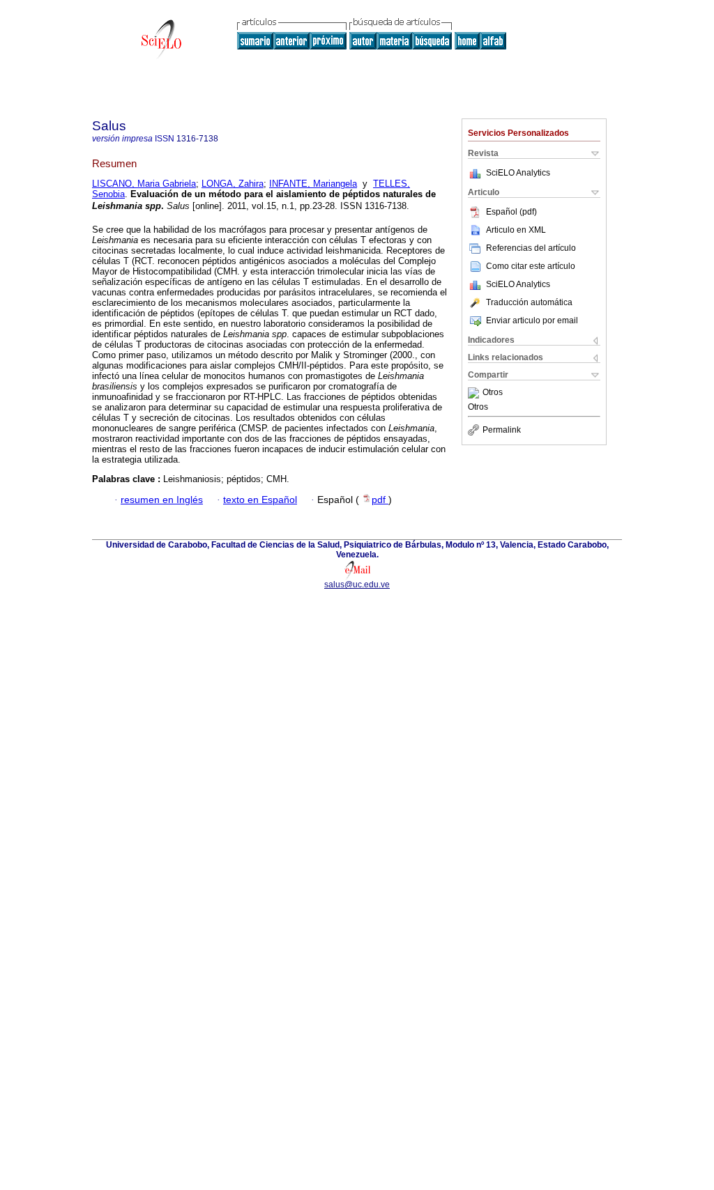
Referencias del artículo (531, 248)
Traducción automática (529, 302)
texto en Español (260, 500)
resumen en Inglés (162, 500)
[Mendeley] (475, 393)
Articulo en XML (516, 230)
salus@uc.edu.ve (357, 584)
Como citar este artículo (530, 266)
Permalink (502, 430)
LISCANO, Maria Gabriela (144, 183)
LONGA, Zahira (233, 183)
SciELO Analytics (518, 173)
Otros (493, 393)
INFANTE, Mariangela (313, 183)
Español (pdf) (511, 212)
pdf (380, 500)
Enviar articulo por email (532, 320)
